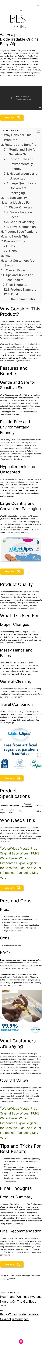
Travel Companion (23, 227)
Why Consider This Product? (17, 137)
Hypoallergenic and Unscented (24, 176)
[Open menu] (21, 10)
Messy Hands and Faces (23, 214)
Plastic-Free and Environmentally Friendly (21, 164)
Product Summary (23, 289)
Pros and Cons (14, 241)
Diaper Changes (20, 207)
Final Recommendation (24, 297)
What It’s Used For (18, 202)
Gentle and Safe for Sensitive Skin (23, 152)
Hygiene (36, 1296)
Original (5, 1319)
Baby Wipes (8, 1314)
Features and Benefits (20, 144)
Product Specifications (20, 231)
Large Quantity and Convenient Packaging (23, 188)
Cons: (13, 251)
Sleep (32, 1301)
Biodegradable (28, 1314)
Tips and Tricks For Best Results (19, 277)
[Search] (37, 5)
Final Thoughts (16, 285)
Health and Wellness (14, 1296)
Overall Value (15, 270)
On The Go (19, 1301)
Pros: (12, 246)
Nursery (5, 1301)
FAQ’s (8, 256)
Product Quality (16, 198)
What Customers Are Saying (20, 263)
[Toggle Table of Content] (37, 131)
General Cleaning (22, 222)
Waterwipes (20, 1319)
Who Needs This (16, 236)
